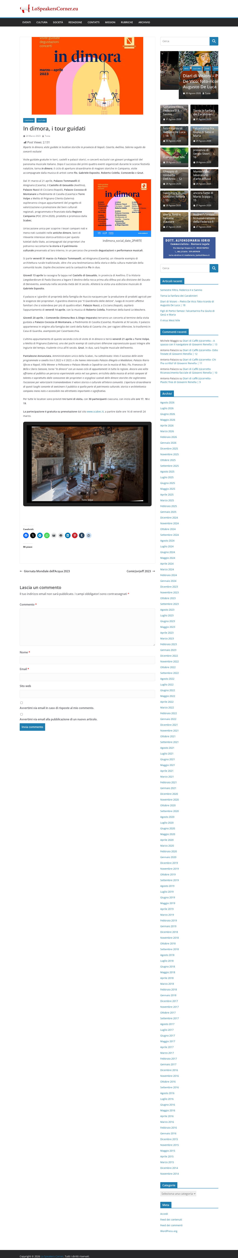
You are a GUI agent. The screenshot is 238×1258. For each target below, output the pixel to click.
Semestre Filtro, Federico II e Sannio (173, 111)
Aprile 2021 (167, 771)
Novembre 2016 (169, 1076)
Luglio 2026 (167, 408)
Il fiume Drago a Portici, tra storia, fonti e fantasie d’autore (173, 215)
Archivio (144, 22)
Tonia (47, 135)
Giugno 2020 (167, 828)
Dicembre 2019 (169, 863)
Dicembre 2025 (169, 448)
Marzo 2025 (167, 500)
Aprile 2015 (167, 1156)
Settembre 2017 (169, 1018)
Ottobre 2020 (168, 805)
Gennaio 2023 (168, 650)
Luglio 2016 (167, 1099)
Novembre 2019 (169, 868)
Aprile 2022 (167, 702)
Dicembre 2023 (169, 586)
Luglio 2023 (167, 615)
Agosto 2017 (167, 1024)
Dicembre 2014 (169, 1168)
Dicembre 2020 (169, 794)
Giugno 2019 (167, 897)
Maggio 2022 (167, 696)
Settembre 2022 (169, 673)
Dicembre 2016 (169, 1070)
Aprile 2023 (167, 632)
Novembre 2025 (169, 454)
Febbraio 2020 (168, 851)
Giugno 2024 (167, 552)
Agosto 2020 (167, 817)
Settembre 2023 (169, 604)
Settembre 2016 (169, 1087)
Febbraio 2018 (168, 989)
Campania (29, 120)
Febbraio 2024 (168, 575)
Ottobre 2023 (168, 598)
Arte (168, 68)
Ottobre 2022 (168, 667)
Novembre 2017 (169, 1007)
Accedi (164, 1214)
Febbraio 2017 (168, 1058)
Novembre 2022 (169, 661)
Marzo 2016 (167, 1122)
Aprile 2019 (167, 909)
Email (24, 669)
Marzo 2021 (167, 776)
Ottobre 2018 (168, 943)
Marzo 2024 (167, 569)
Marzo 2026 (167, 431)
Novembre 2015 (169, 1145)
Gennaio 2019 (168, 926)
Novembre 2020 (169, 799)
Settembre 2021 (169, 742)
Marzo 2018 (167, 984)
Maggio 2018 (167, 972)
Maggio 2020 (167, 834)
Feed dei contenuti (171, 1220)
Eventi (26, 22)
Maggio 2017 (167, 1041)
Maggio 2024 (167, 558)
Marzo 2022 (167, 707)
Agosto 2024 (167, 540)
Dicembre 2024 (169, 517)
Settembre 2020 (169, 811)
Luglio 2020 (167, 822)
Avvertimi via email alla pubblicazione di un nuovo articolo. (58, 719)
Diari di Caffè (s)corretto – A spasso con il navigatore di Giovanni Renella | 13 (174, 191)
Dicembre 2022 (169, 656)
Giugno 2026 (167, 414)
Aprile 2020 (167, 840)
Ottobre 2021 (168, 736)
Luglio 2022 (167, 684)
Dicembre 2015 (169, 1139)
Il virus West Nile (174, 157)
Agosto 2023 (167, 609)
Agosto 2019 (167, 886)
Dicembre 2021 (169, 725)
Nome (25, 652)
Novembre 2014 (169, 1174)
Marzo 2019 (167, 915)
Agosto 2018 (167, 955)
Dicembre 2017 (169, 1001)
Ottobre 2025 (168, 460)
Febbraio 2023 (168, 644)
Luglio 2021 (167, 753)
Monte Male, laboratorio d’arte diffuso (202, 175)
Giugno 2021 (167, 759)
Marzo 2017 (167, 1053)
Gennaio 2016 (168, 1133)
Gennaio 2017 (168, 1064)
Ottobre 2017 (168, 1012)
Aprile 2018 (167, 978)
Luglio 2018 (167, 961)
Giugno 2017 (167, 1035)
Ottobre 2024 (168, 529)
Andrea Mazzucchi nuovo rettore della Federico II (204, 218)
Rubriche (127, 22)
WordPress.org (168, 1231)
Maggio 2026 (167, 420)
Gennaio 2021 (168, 788)
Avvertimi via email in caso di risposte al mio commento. (57, 708)
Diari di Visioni (202, 68)
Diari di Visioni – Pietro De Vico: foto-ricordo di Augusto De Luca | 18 (187, 81)
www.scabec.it (95, 411)
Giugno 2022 (167, 690)
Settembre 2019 (169, 880)
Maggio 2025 (167, 489)
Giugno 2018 (167, 966)
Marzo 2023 (167, 638)
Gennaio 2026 (168, 443)
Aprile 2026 (167, 425)
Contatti (93, 22)
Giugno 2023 (167, 621)
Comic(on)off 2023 (139, 571)
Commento (28, 604)
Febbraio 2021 (168, 782)
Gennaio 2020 (168, 857)
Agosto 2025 (167, 471)
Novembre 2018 (169, 938)
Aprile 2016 (167, 1116)
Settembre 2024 (169, 535)
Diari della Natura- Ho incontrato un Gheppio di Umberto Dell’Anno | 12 (172, 170)
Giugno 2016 (167, 1104)
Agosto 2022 (167, 679)
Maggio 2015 (167, 1150)
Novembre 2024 (169, 523)
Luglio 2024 (167, 546)
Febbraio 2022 (168, 713)
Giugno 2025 (167, 483)
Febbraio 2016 (168, 1127)
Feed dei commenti (171, 1225)
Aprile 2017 (167, 1047)
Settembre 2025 (169, 466)
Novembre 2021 (169, 730)
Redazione (75, 22)
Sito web (25, 686)
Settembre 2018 (169, 949)
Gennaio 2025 (168, 512)
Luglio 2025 (167, 477)
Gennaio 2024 (168, 581)
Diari (189, 68)
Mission (110, 22)
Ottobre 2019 (168, 874)
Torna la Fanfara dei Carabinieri (204, 113)
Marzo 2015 (167, 1162)
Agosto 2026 (167, 402)
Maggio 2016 (167, 1110)
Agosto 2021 (167, 748)
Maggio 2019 (167, 903)
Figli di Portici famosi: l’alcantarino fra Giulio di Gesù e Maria (203, 129)
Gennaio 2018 (168, 995)
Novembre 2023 (169, 592)
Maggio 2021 (167, 765)
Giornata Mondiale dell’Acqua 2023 (47, 571)
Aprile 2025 (167, 494)
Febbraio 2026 (168, 437)
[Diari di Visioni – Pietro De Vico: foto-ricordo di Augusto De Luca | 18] (189, 53)
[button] (79, 493)
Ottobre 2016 (168, 1081)
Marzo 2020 (167, 845)
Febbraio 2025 (168, 506)
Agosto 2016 (167, 1093)
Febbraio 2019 (168, 920)
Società (58, 22)
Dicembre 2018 (169, 932)
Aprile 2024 (167, 563)
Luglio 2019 (167, 891)
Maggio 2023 (167, 627)
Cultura (41, 22)
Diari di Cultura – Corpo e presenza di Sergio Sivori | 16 (204, 150)
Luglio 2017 (167, 1030)
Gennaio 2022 (168, 719)
